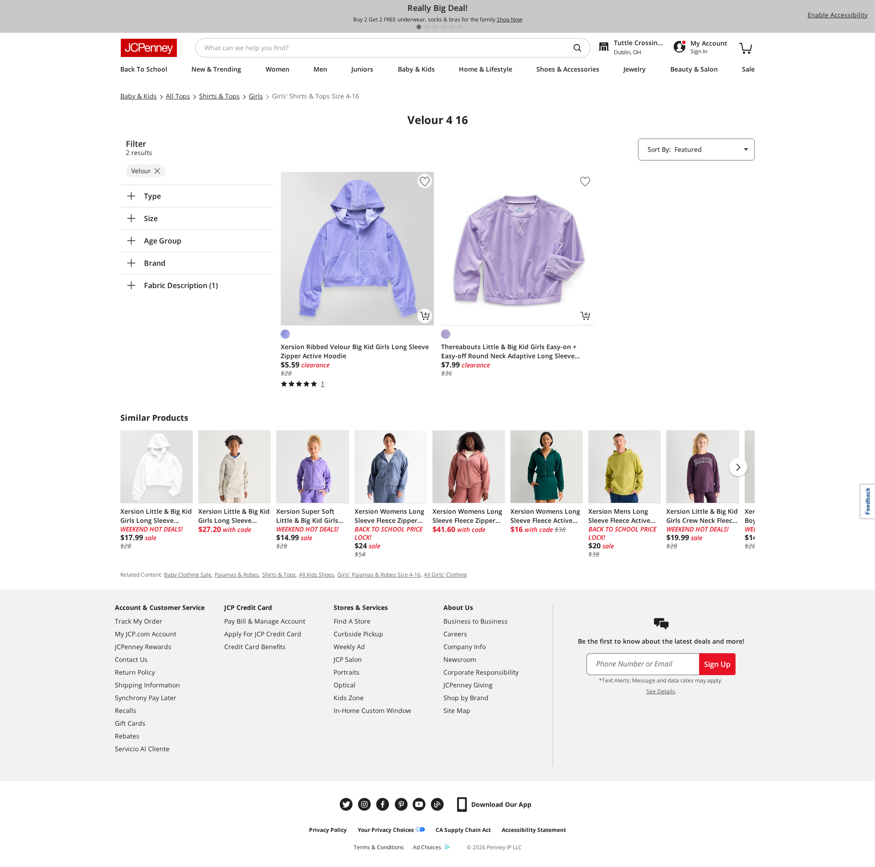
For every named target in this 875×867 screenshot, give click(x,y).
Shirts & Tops (279, 574)
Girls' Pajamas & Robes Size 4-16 (379, 574)
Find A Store (352, 621)
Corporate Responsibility (481, 672)
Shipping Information (147, 685)
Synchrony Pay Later (145, 697)
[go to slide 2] (427, 27)
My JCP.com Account (145, 634)
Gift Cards (130, 723)
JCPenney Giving (468, 685)
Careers (455, 634)
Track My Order (138, 621)
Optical (344, 685)
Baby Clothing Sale (187, 574)
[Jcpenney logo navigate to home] (148, 48)
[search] (581, 48)
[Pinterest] (402, 804)
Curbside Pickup (358, 634)
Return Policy (135, 672)
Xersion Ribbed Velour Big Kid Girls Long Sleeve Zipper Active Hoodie (355, 351)
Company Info (464, 646)
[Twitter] (347, 804)
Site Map (456, 710)
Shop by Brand (466, 697)
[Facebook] (384, 804)
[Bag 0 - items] (745, 48)
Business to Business (475, 621)
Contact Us (131, 659)
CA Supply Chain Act (463, 830)
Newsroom (459, 659)
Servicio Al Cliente (142, 748)
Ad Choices (427, 847)
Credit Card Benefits (255, 646)
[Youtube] (420, 804)
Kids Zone (349, 697)
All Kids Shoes (316, 574)
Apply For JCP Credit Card (262, 634)
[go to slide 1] (419, 27)
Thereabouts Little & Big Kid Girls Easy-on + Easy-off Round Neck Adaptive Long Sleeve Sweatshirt (508, 351)
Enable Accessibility (838, 14)
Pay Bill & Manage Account (264, 621)
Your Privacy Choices (386, 830)
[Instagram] (365, 804)
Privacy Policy (328, 830)
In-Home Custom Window (372, 710)
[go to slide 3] (435, 27)
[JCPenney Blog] (438, 804)
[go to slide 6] (460, 27)
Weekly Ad (349, 646)
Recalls (125, 710)
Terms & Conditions (379, 847)
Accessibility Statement (534, 830)
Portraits (347, 672)
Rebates (127, 736)
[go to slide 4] (443, 27)
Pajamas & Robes (237, 574)
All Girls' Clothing (445, 574)
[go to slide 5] (451, 27)
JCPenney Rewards (143, 646)
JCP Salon (348, 659)
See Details (660, 691)
